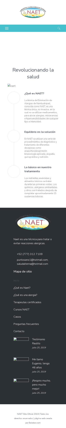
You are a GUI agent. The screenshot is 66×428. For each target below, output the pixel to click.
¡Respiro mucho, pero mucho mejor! (41, 385)
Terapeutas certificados (27, 302)
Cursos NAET (21, 309)
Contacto (19, 331)
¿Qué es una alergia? (25, 295)
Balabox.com (35, 422)
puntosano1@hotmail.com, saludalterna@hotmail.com (32, 262)
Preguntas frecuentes (26, 324)
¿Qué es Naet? (22, 288)
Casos (17, 317)
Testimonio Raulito (38, 341)
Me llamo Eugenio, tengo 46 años (41, 363)
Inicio (16, 280)
